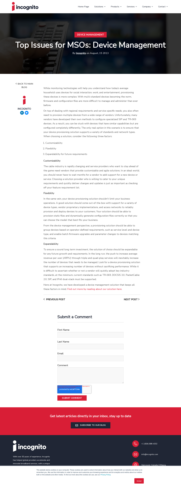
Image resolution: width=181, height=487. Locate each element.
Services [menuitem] (131, 6)
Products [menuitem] (115, 6)
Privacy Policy (106, 474)
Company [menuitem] (146, 6)
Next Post (131, 299)
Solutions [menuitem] (98, 6)
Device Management (90, 34)
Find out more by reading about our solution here (94, 289)
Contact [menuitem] (161, 6)
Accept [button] (139, 481)
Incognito (81, 53)
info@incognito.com (149, 454)
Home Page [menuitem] (83, 6)
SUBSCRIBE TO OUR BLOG (92, 425)
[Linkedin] (22, 113)
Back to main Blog (25, 85)
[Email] (26, 113)
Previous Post (55, 299)
